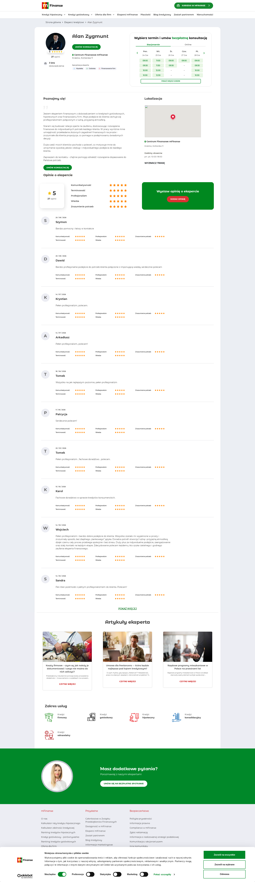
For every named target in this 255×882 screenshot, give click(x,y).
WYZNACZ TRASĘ (154, 163)
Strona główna (53, 22)
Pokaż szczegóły (162, 874)
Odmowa (224, 874)
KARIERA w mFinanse (193, 5)
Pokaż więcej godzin (170, 81)
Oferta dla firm (49, 846)
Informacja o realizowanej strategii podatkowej (154, 837)
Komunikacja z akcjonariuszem (146, 841)
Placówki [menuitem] (146, 14)
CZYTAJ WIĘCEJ (67, 684)
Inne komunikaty (139, 846)
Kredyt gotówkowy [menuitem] (78, 14)
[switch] (90, 874)
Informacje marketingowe (99, 844)
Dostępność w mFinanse (98, 826)
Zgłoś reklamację (139, 832)
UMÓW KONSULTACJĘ (86, 47)
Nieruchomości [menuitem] (205, 14)
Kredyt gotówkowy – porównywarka (60, 837)
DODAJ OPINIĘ (177, 199)
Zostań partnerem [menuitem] (184, 14)
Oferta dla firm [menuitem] (103, 14)
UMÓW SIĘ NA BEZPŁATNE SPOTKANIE (124, 783)
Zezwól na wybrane (224, 864)
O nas (44, 818)
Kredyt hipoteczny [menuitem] (52, 14)
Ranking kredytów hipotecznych (58, 832)
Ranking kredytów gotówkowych (58, 841)
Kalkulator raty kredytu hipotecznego (60, 823)
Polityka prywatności (141, 818)
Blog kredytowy (93, 840)
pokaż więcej (127, 608)
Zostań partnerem (95, 835)
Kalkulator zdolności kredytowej (57, 828)
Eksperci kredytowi (74, 22)
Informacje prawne (140, 823)
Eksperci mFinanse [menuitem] (127, 14)
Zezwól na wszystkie (224, 854)
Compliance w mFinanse (143, 828)
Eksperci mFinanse (95, 831)
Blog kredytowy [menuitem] (162, 14)
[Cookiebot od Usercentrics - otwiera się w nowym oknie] (25, 876)
